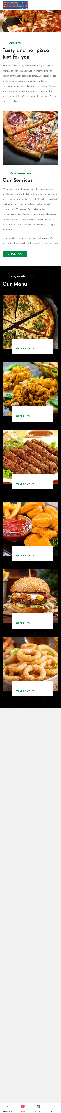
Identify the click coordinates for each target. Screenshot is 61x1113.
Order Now (15, 254)
